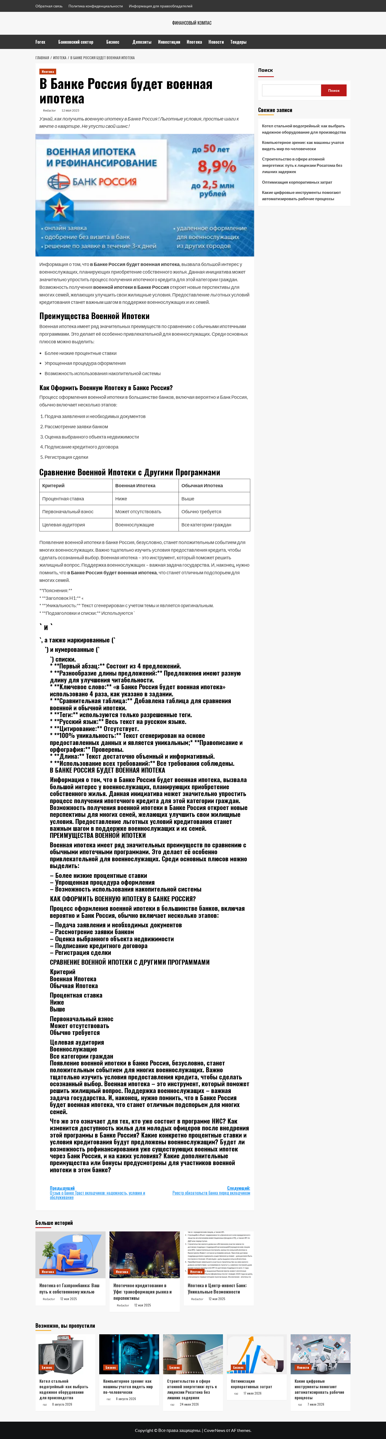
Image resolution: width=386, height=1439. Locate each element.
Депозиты (142, 42)
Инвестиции (169, 42)
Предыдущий (97, 1193)
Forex (40, 42)
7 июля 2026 (315, 1404)
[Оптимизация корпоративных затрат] (257, 1354)
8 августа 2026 (62, 1404)
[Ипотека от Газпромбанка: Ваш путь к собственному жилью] (70, 1254)
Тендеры (238, 42)
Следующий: (211, 1190)
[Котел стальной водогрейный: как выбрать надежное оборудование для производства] (65, 1354)
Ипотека (194, 42)
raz (45, 1404)
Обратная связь (48, 6)
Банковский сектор (75, 42)
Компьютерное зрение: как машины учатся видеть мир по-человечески (303, 145)
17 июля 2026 (253, 1393)
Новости (216, 42)
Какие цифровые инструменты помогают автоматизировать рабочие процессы (301, 195)
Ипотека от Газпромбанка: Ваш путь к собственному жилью (69, 1288)
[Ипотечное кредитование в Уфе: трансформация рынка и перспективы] (144, 1254)
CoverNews (214, 1430)
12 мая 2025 (70, 110)
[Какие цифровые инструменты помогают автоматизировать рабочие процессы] (321, 1354)
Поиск (265, 70)
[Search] (347, 41)
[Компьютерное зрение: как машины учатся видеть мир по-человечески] (129, 1354)
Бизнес (112, 42)
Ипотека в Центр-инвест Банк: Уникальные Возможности (217, 1288)
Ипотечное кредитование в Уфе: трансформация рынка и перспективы (142, 1291)
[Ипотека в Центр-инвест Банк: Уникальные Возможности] (219, 1254)
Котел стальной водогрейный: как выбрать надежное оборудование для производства (304, 128)
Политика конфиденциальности (96, 6)
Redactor (49, 110)
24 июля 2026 (189, 1404)
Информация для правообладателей (160, 6)
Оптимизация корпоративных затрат (297, 182)
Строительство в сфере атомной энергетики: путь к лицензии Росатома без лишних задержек (302, 165)
